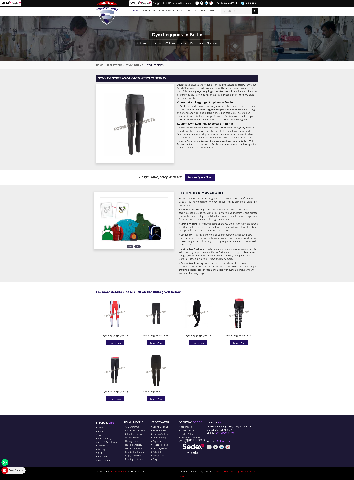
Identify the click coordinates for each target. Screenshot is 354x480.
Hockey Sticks (187, 434)
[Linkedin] (206, 3)
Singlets (156, 459)
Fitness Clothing (160, 434)
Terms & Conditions (107, 442)
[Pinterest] (211, 3)
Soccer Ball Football (190, 437)
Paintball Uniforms (134, 452)
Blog (99, 452)
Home (136, 10)
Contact (212, 10)
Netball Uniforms (133, 448)
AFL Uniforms (131, 426)
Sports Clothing (160, 426)
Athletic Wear (159, 430)
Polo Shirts (157, 452)
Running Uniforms (133, 459)
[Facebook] (197, 3)
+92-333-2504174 (228, 2)
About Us (146, 10)
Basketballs (186, 426)
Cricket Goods (187, 430)
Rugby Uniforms (132, 455)
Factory (101, 434)
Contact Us (102, 445)
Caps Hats (157, 441)
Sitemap (101, 449)
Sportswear (179, 10)
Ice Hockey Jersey (133, 444)
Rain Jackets (158, 455)
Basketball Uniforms (134, 430)
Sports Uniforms (162, 10)
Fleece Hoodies (160, 444)
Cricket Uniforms (133, 434)
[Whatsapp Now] (4, 462)
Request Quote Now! (200, 177)
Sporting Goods (196, 10)
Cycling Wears (131, 437)
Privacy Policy (104, 438)
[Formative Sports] (107, 13)
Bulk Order (102, 456)
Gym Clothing (134, 65)
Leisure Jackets (159, 448)
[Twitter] (201, 3)
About (100, 431)
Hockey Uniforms (133, 441)
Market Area (103, 460)
